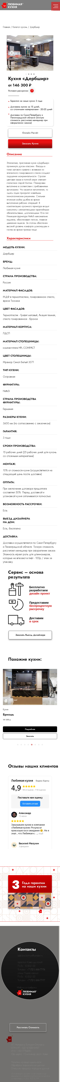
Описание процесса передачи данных (30, 1068)
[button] (18, 744)
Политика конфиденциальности (26, 1062)
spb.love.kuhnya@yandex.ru (30, 955)
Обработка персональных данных (28, 1065)
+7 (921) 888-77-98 (36, 969)
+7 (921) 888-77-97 (36, 980)
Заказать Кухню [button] (30, 143)
